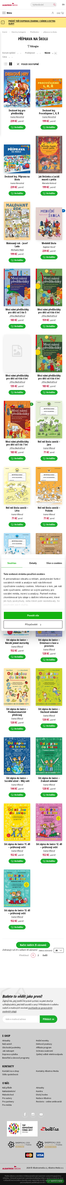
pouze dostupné (30, 64)
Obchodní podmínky (11, 1047)
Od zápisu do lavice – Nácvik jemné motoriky (17, 641)
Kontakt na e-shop (10, 1071)
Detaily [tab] (33, 563)
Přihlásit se (48, 1019)
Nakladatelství (8, 1091)
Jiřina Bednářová (17, 316)
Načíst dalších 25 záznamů (33, 945)
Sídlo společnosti (10, 1074)
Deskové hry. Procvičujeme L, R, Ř (49, 112)
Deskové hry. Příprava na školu (17, 178)
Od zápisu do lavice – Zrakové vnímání (49, 780)
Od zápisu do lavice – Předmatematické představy (17, 712)
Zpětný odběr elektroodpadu (49, 1054)
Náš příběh (7, 1087)
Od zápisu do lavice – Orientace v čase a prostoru (49, 642)
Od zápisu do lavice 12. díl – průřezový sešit (49, 846)
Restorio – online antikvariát (49, 1101)
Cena (4, 57)
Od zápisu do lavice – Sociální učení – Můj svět (17, 780)
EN (63, 4)
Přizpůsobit (31, 624)
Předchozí (24, 955)
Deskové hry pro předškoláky (17, 112)
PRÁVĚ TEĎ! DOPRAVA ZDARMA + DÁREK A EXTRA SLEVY (31, 22)
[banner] (16, 3)
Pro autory (7, 1098)
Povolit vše (33, 615)
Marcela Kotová (49, 183)
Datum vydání (8, 53)
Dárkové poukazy (44, 1044)
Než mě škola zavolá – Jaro (49, 443)
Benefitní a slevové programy (15, 1057)
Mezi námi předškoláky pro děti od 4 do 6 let (49, 311)
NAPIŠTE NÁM (56, 1181)
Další (45, 955)
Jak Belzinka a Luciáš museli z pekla (49, 178)
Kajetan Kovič (49, 247)
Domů (4, 32)
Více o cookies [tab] (54, 563)
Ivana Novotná (17, 117)
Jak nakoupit (8, 1050)
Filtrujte (34, 46)
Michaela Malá (17, 249)
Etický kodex (42, 1094)
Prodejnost (30, 53)
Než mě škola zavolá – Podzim (49, 509)
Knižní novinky (42, 1040)
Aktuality (6, 1040)
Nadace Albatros (43, 1098)
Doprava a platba (10, 1054)
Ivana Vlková (49, 448)
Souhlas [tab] (11, 563)
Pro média (7, 1105)
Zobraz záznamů (45, 950)
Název (47, 53)
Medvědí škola (49, 243)
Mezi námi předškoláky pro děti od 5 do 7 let (17, 443)
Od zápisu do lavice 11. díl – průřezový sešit (17, 846)
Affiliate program (43, 1047)
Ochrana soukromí (44, 1050)
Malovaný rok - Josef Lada (17, 245)
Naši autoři (7, 1044)
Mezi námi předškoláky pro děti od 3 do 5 (17, 311)
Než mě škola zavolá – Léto (17, 509)
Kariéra (39, 1091)
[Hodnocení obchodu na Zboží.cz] (50, 1128)
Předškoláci (34, 32)
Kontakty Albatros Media (47, 1071)
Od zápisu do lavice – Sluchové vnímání (49, 710)
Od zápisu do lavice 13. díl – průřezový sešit (17, 912)
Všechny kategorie (19, 32)
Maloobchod (8, 1094)
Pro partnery (8, 1101)
